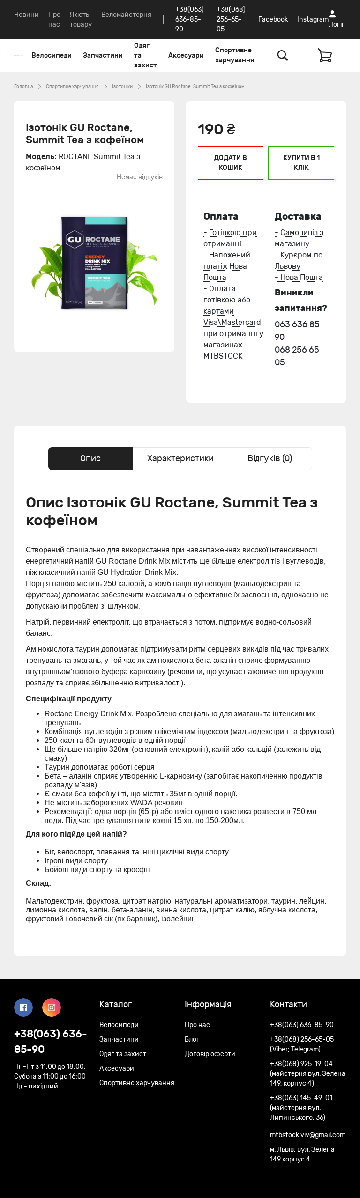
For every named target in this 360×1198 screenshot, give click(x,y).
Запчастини (103, 55)
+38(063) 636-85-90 (189, 19)
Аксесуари (186, 55)
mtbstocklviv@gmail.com (307, 1135)
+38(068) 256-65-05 (231, 19)
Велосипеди (51, 55)
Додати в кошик (230, 163)
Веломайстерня (126, 15)
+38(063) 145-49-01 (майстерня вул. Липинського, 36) (301, 1108)
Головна (23, 86)
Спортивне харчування (234, 55)
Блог (192, 1040)
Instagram (313, 19)
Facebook (273, 19)
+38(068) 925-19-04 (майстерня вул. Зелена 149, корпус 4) (307, 1074)
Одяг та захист (145, 55)
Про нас (197, 1025)
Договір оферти (210, 1054)
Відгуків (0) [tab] (270, 458)
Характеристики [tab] (180, 458)
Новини (26, 15)
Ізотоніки (122, 86)
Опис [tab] (90, 458)
